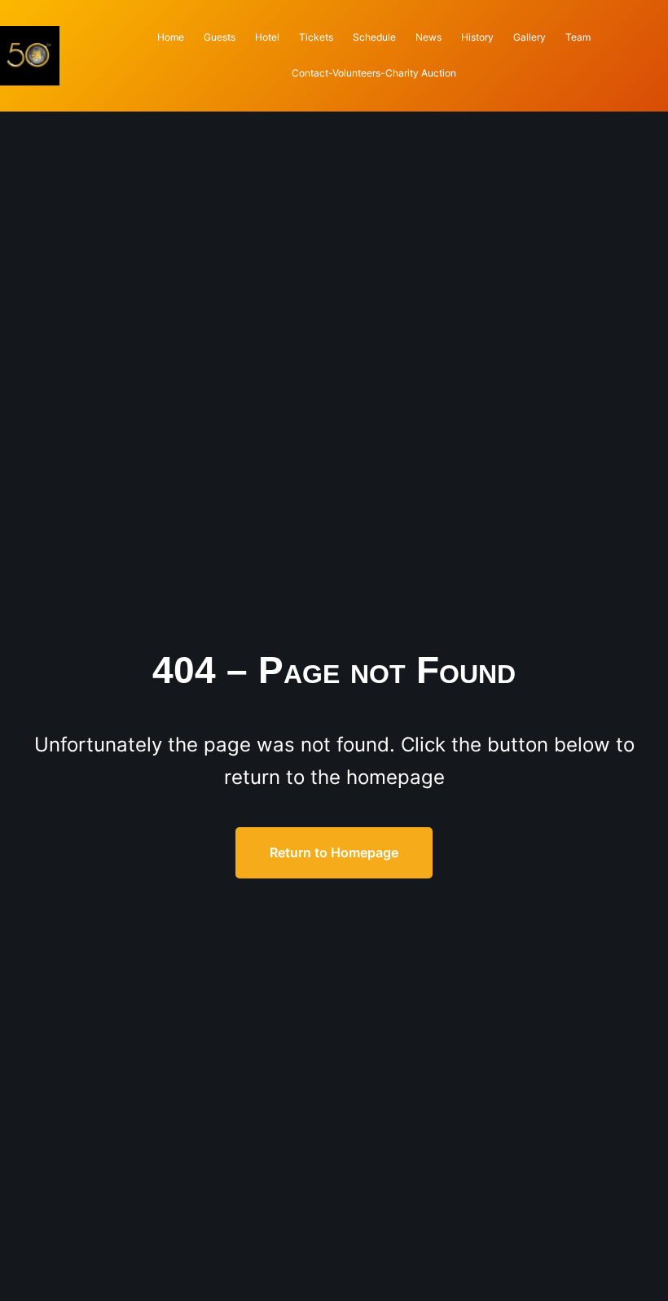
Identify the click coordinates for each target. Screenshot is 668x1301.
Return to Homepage (334, 852)
